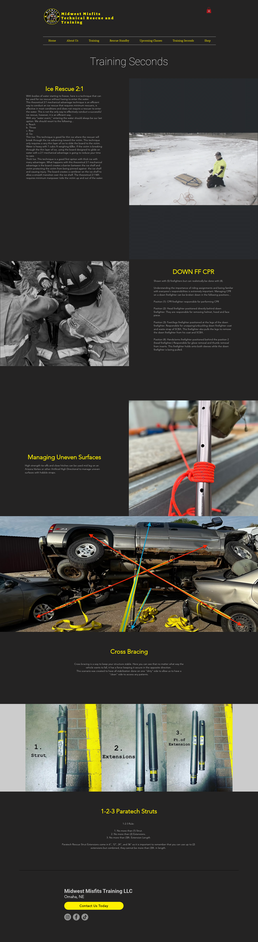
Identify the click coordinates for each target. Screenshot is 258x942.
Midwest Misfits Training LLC (98, 891)
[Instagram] (67, 917)
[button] (208, 10)
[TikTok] (84, 917)
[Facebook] (76, 917)
